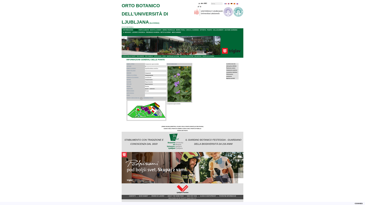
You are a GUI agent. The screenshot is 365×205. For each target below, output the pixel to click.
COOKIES (359, 203)
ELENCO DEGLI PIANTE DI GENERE (173, 128)
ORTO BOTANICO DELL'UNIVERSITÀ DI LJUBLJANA (145, 14)
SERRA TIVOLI (180, 30)
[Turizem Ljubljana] (182, 193)
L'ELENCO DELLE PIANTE (182, 126)
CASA (136, 30)
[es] (234, 3)
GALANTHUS (198, 56)
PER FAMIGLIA (149, 56)
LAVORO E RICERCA (138, 32)
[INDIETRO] (173, 126)
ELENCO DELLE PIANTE (129, 56)
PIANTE (209, 30)
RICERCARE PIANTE (182, 130)
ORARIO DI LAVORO (157, 196)
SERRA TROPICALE (168, 30)
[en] (229, 3)
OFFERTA (203, 30)
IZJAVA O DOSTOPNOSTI (208, 196)
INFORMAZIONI (128, 30)
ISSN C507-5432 (192, 196)
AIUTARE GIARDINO (231, 30)
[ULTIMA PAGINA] (198, 126)
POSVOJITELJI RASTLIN (186, 56)
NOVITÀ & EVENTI (155, 30)
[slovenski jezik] (237, 3)
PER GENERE (140, 56)
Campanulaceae (149, 75)
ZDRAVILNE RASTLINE (173, 56)
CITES (164, 56)
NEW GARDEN (176, 32)
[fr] (226, 3)
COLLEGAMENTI (218, 30)
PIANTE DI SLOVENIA (208, 56)
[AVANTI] (192, 126)
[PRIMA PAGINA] (166, 126)
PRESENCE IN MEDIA (152, 32)
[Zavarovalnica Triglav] (182, 183)
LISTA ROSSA (157, 56)
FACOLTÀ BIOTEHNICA (127, 27)
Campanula (148, 73)
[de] (231, 3)
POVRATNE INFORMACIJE (227, 196)
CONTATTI (132, 196)
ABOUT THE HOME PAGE (175, 196)
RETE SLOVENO (165, 32)
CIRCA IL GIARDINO (192, 30)
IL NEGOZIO (127, 32)
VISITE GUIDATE (144, 30)
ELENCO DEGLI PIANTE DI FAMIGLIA (192, 128)
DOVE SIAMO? (143, 196)
